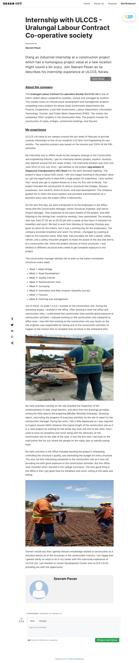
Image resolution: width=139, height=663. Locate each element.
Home (87, 3)
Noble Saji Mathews (76, 659)
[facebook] (12, 319)
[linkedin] (12, 330)
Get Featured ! (128, 3)
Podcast (112, 3)
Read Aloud (100, 78)
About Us (99, 3)
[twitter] (12, 324)
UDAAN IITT (12, 3)
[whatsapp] (12, 336)
